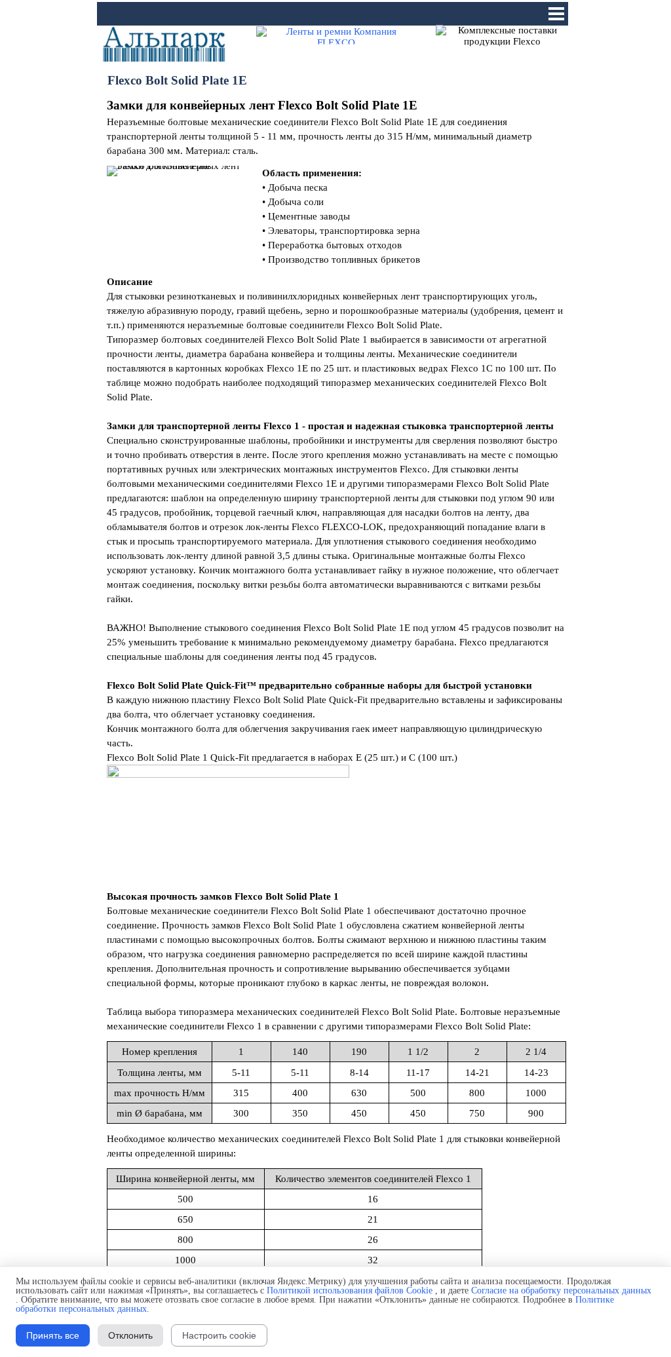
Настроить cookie (219, 1335)
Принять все (52, 1335)
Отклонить (130, 1335)
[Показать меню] (556, 14)
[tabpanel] (336, 127)
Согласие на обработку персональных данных (561, 1290)
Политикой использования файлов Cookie (349, 1290)
